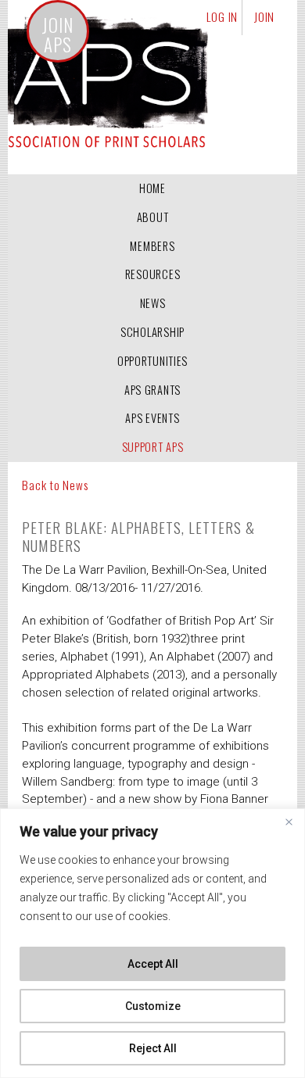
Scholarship (152, 332)
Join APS (57, 35)
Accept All (152, 964)
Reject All (153, 1048)
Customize (153, 1006)
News (153, 303)
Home (152, 188)
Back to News (55, 484)
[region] (152, 943)
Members (152, 246)
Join (264, 16)
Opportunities (152, 361)
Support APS (153, 447)
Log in (222, 16)
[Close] (288, 821)
